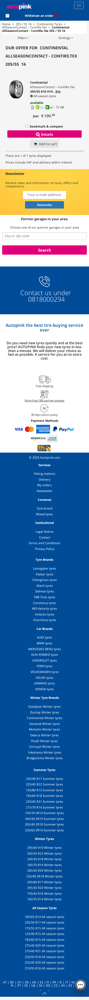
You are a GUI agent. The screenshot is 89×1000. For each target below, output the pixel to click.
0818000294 (45, 299)
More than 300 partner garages (44, 400)
